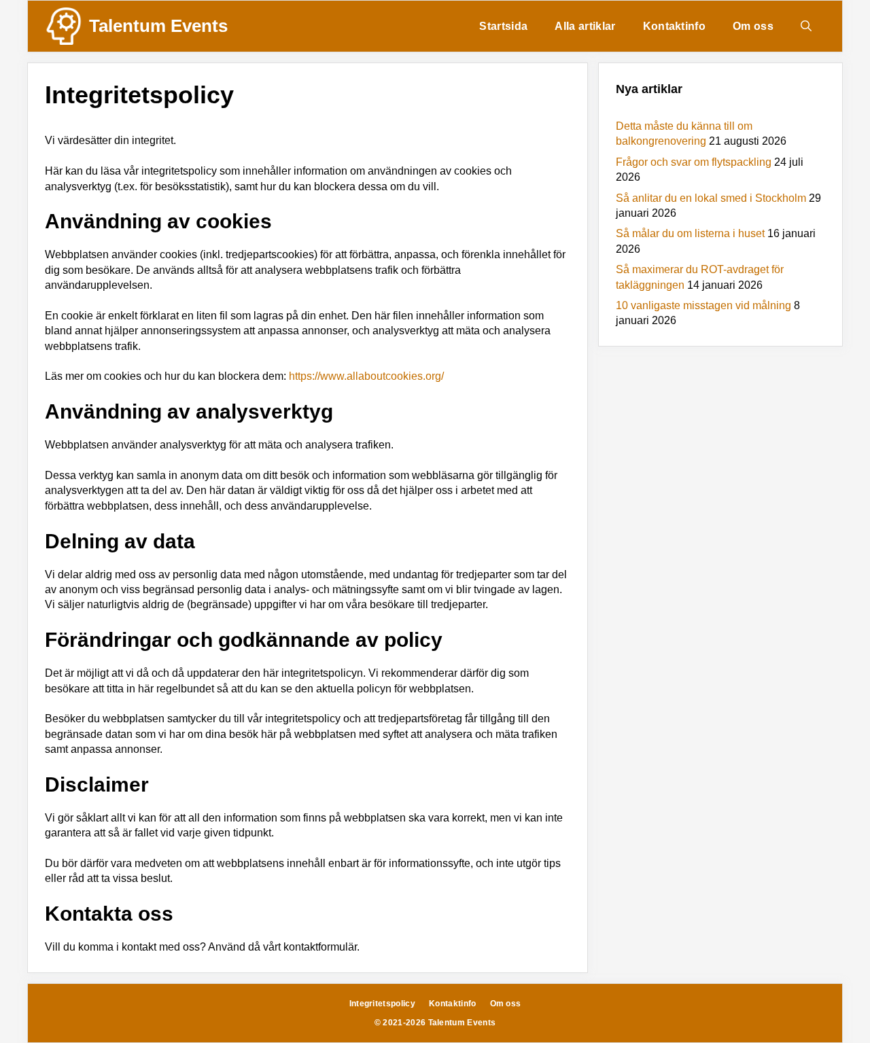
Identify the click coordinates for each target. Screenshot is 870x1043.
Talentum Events (158, 26)
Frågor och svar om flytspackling (693, 162)
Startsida (503, 26)
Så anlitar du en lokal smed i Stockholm (711, 198)
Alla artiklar (585, 26)
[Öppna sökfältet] (806, 26)
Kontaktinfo (674, 26)
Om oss (753, 26)
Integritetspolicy (382, 1003)
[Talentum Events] (63, 26)
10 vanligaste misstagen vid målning (703, 305)
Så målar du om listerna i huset (690, 233)
